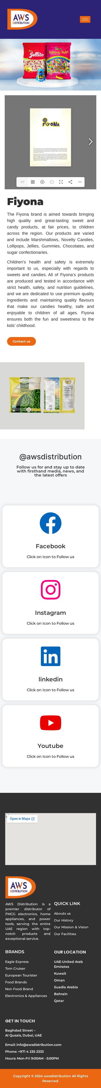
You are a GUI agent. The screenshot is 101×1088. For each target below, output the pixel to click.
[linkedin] (50, 658)
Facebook (51, 546)
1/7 (22, 182)
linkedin (51, 679)
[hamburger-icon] (85, 19)
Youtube (50, 745)
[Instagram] (50, 591)
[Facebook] (50, 524)
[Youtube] (50, 724)
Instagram (50, 612)
